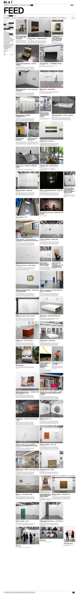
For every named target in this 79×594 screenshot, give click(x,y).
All (4, 15)
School (28, 5)
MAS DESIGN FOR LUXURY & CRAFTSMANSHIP (7, 48)
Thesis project (11, 27)
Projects (10, 15)
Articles (14, 15)
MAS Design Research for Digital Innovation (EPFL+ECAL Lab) (8, 46)
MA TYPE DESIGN (11, 44)
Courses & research (14, 5)
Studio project (6, 27)
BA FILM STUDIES (6, 35)
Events (7, 15)
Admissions (6, 5)
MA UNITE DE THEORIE (6, 32)
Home (8, 2)
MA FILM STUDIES (10, 41)
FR (70, 5)
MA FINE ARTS (5, 41)
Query (4, 20)
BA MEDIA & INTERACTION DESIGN (8, 38)
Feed (32, 5)
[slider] (4, 54)
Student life (22, 5)
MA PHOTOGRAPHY (6, 44)
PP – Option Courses (9, 24)
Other (5, 24)
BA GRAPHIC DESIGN (11, 35)
